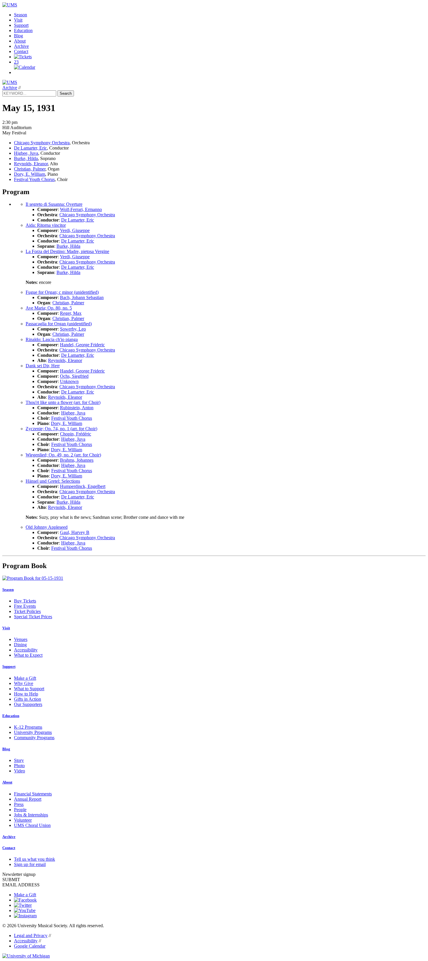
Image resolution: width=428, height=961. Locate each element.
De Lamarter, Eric (30, 147)
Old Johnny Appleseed (47, 527)
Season (20, 14)
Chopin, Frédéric (75, 433)
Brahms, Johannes (76, 460)
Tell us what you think (34, 859)
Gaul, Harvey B (74, 532)
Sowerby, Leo (73, 328)
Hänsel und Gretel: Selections (53, 481)
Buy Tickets (25, 600)
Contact (21, 51)
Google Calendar (29, 946)
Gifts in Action (27, 699)
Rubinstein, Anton (76, 407)
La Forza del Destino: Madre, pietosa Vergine (67, 251)
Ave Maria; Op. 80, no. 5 (49, 307)
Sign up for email (30, 864)
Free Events (25, 606)
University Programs (33, 732)
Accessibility (26, 649)
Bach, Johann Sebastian (82, 297)
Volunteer (23, 820)
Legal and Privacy (30, 935)
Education (23, 30)
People (20, 809)
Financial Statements (33, 793)
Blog (18, 35)
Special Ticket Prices (33, 616)
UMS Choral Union (32, 825)
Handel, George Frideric (82, 344)
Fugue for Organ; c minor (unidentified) (62, 292)
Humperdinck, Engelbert (82, 486)
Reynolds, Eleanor (31, 163)
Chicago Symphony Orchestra (42, 142)
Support (21, 25)
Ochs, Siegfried (74, 376)
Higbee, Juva (26, 153)
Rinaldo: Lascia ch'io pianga (52, 339)
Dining (20, 644)
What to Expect (28, 655)
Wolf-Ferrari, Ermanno (81, 209)
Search (66, 93)
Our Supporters (28, 704)
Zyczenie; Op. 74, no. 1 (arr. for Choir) (61, 428)
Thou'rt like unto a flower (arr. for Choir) (63, 402)
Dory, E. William (29, 174)
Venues (20, 639)
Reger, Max (71, 313)
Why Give (23, 683)
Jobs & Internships (31, 814)
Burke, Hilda (26, 158)
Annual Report (27, 799)
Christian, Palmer (29, 168)
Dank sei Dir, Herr (43, 365)
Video (19, 770)
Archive (21, 46)
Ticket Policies (27, 611)
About (20, 40)
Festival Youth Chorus (34, 179)
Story (19, 760)
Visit (18, 19)
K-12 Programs (28, 727)
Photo (19, 765)
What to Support (29, 688)
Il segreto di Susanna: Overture (54, 204)
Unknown (69, 381)
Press (19, 804)
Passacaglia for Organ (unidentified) (59, 323)
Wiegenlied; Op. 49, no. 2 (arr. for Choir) (63, 454)
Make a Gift (25, 678)
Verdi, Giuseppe (75, 230)
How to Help (26, 693)
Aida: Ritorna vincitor (46, 225)
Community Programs (34, 737)
